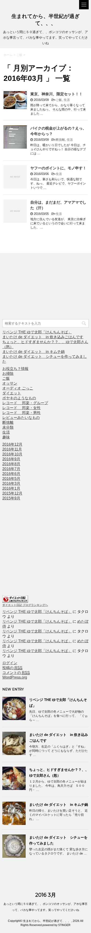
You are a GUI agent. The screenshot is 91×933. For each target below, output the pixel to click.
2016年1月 (11, 488)
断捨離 (60, 139)
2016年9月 (11, 459)
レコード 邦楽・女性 (21, 408)
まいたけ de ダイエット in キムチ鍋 (33, 352)
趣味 (6, 437)
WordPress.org (14, 677)
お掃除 (8, 374)
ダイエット (11, 393)
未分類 (8, 427)
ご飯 (59, 100)
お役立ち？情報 (15, 369)
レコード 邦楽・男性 (21, 413)
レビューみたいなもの (21, 418)
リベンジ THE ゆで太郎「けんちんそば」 (37, 332)
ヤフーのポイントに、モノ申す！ (58, 168)
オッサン (9, 383)
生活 (67, 100)
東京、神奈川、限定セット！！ (56, 94)
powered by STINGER (56, 925)
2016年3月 (11, 483)
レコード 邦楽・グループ (25, 403)
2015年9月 (11, 498)
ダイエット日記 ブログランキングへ (25, 605)
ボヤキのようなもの (19, 398)
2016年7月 (11, 469)
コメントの (16, 673)
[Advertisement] (37, 287)
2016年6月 (11, 474)
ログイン (9, 663)
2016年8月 (11, 464)
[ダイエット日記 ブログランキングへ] (15, 600)
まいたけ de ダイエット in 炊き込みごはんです (42, 337)
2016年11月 (12, 449)
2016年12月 (12, 444)
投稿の (12, 668)
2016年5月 (11, 479)
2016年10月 (12, 454)
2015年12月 (12, 493)
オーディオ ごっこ (17, 388)
